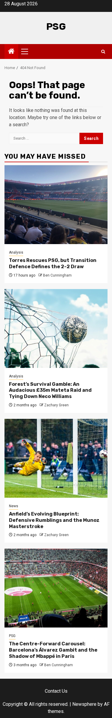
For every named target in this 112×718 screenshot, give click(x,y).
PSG (56, 26)
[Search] (103, 51)
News (13, 506)
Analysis (16, 252)
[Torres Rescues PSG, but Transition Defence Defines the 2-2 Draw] (56, 204)
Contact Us (56, 691)
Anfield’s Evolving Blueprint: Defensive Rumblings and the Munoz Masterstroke (54, 520)
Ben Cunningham (57, 275)
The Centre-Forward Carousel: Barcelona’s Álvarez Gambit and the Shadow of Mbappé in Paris (53, 650)
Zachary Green (56, 405)
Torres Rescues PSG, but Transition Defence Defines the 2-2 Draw (52, 263)
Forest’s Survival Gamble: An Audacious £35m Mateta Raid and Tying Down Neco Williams (50, 390)
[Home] (11, 52)
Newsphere (84, 704)
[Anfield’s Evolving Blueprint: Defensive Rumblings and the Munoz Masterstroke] (56, 458)
